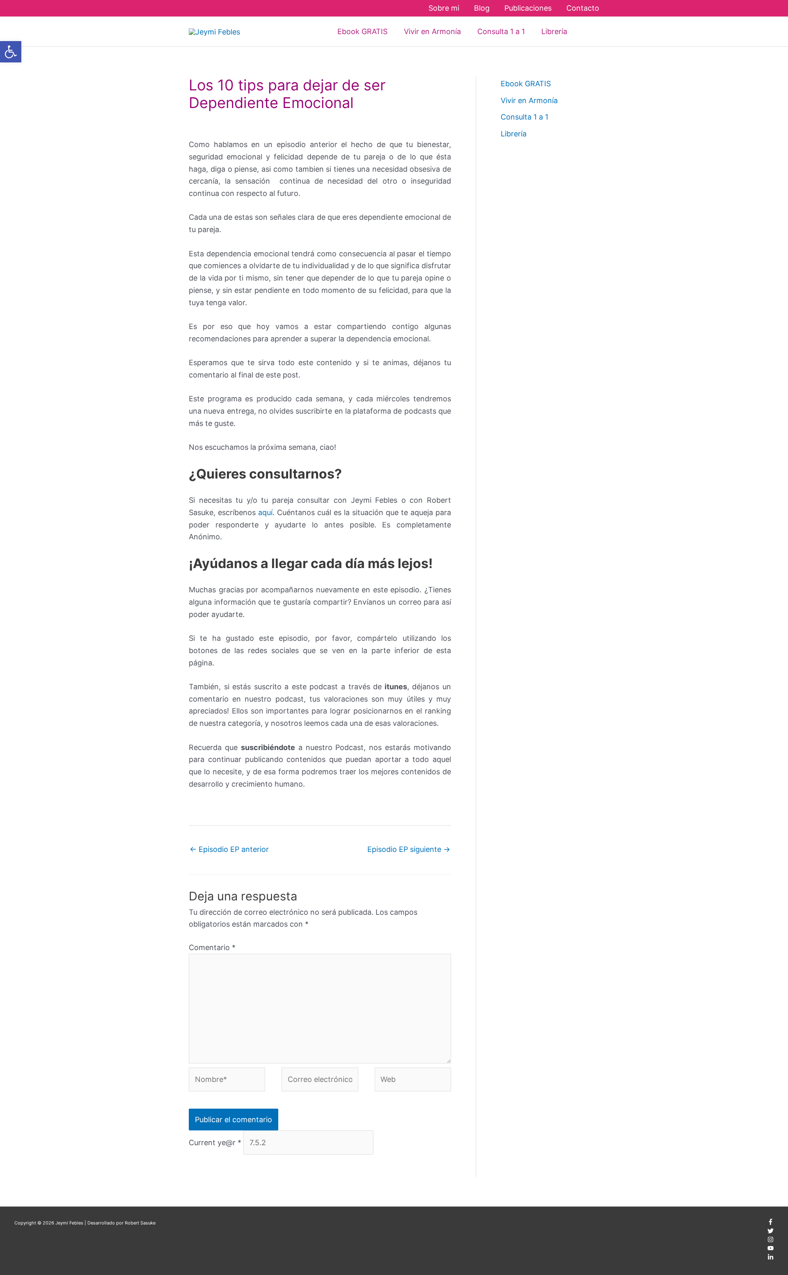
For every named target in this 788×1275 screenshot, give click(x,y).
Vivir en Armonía (529, 100)
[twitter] (770, 1232)
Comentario (212, 947)
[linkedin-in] (770, 1258)
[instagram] (770, 1241)
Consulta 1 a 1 (524, 117)
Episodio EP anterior (229, 849)
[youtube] (770, 1249)
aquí (265, 512)
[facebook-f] (770, 1223)
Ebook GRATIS (526, 83)
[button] (587, 31)
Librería (514, 133)
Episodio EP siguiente (408, 849)
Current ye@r (215, 1142)
